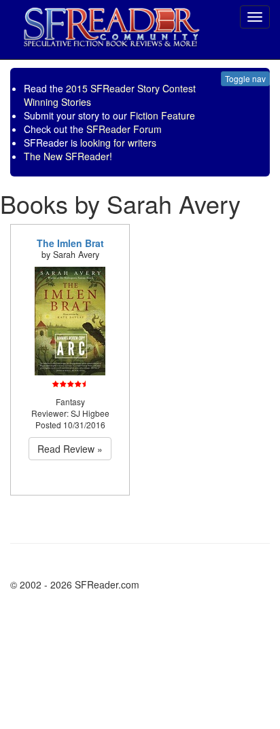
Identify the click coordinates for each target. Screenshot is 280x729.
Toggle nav (245, 78)
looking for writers (118, 142)
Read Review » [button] (70, 448)
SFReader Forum (124, 129)
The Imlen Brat (70, 243)
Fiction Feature (162, 115)
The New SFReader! (68, 156)
